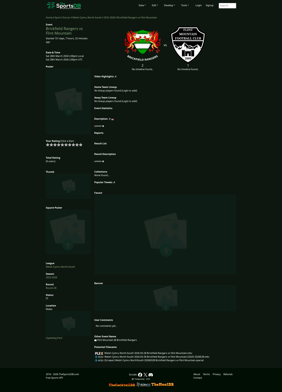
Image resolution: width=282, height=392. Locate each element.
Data (141, 5)
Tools (184, 5)
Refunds (228, 374)
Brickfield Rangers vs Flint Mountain (137, 17)
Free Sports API (54, 377)
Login (198, 5)
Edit (154, 5)
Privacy (217, 374)
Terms (206, 374)
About (196, 374)
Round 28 (51, 288)
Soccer (66, 17)
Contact (197, 377)
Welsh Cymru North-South (87, 17)
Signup (210, 5)
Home (49, 17)
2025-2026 (109, 17)
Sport (58, 17)
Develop (168, 5)
